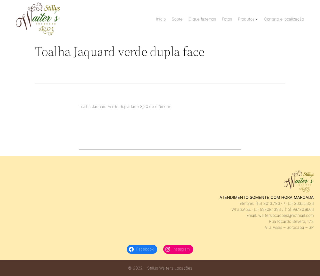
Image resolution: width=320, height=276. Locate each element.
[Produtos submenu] (257, 19)
